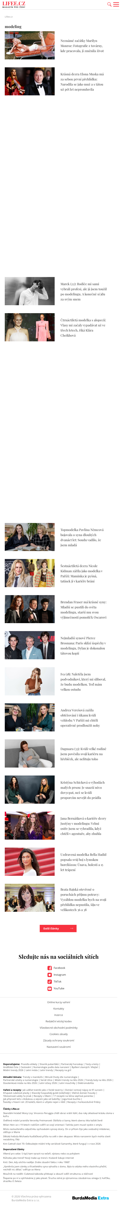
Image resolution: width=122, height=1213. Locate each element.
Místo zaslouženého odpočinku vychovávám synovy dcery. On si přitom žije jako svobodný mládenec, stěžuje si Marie (56, 1131)
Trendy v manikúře (33, 1076)
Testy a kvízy (91, 1064)
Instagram (59, 974)
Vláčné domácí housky (83, 1092)
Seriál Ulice (46, 1079)
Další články (51, 928)
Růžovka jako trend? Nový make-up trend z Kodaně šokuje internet (38, 1157)
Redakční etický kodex (59, 1021)
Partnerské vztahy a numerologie (20, 1079)
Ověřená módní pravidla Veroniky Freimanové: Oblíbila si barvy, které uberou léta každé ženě (52, 1120)
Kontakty (58, 1008)
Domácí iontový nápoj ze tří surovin (84, 1089)
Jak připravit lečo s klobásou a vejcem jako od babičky (31, 1098)
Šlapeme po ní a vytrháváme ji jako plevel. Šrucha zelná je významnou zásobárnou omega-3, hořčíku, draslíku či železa (56, 1180)
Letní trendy (46, 1070)
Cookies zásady (59, 1034)
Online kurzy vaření (58, 1002)
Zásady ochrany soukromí (58, 1040)
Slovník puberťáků (49, 1064)
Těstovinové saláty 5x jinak (17, 1095)
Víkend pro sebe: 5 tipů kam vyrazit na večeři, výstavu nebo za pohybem (41, 1153)
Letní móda (32, 1070)
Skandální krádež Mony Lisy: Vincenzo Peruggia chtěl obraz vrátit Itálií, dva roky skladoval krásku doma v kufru (58, 1115)
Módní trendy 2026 (13, 1070)
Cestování (26, 1067)
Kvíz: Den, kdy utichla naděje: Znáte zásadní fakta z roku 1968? (36, 1162)
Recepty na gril (63, 1070)
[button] (109, 4)
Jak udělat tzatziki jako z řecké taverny (43, 1089)
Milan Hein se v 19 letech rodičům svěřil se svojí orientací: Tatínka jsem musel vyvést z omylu (52, 1124)
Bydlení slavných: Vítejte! (85, 1067)
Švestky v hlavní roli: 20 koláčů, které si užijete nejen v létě (34, 1101)
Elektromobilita (86, 1083)
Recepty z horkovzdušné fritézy (83, 1101)
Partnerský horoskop (72, 1064)
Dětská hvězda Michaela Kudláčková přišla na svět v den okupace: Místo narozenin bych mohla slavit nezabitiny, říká (56, 1138)
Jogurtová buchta (71, 1098)
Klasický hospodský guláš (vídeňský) (51, 1092)
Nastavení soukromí (59, 1047)
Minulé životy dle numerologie (61, 1076)
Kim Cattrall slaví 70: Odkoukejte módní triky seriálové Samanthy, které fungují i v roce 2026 (52, 1143)
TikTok (57, 981)
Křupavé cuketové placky (16, 1092)
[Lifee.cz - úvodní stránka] (14, 5)
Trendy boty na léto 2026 (98, 1079)
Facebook (59, 968)
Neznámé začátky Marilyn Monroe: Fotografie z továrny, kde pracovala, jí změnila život (82, 45)
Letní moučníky (67, 1083)
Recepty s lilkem (42, 1095)
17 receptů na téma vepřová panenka (73, 1095)
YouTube (58, 988)
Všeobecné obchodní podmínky (59, 1027)
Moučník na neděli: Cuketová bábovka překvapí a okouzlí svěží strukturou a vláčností (48, 1173)
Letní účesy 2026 (48, 1083)
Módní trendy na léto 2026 (69, 1079)
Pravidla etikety (29, 1064)
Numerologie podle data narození (51, 1067)
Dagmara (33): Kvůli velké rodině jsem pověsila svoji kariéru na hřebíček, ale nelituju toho (83, 754)
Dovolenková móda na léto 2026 (20, 1083)
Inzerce (58, 1015)
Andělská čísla (10, 1067)
